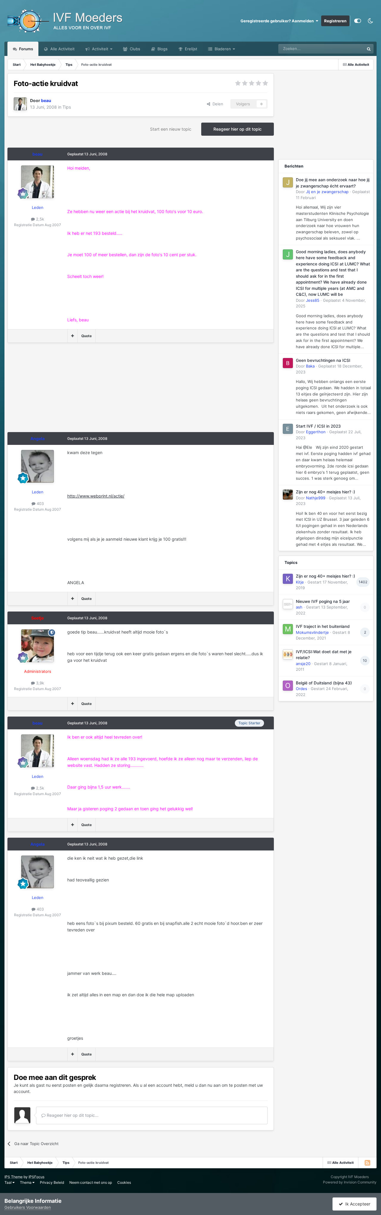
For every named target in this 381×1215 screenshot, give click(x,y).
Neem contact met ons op (90, 1182)
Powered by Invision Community (350, 1182)
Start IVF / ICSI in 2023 (318, 426)
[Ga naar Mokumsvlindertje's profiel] (288, 629)
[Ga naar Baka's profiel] (288, 363)
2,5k (39, 219)
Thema (26, 1182)
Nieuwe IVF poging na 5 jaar (323, 601)
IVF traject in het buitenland (323, 626)
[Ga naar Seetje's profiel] (37, 645)
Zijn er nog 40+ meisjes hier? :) (325, 492)
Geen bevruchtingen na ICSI (323, 360)
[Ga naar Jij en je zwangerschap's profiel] (288, 182)
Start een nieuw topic (170, 129)
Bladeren (222, 48)
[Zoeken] (369, 49)
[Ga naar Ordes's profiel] (288, 686)
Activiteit (99, 48)
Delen (216, 103)
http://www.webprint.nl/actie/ (95, 495)
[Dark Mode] (370, 20)
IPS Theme (13, 1177)
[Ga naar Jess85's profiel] (288, 254)
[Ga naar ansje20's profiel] (288, 654)
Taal (8, 1182)
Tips (67, 107)
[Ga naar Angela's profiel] (37, 466)
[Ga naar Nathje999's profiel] (288, 495)
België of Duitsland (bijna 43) (324, 683)
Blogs (162, 48)
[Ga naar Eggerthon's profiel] (288, 429)
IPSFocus (36, 1177)
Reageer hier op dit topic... (72, 1115)
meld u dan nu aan (203, 1085)
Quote (86, 336)
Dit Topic (348, 48)
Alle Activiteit (62, 48)
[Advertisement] (115, 390)
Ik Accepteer (356, 1203)
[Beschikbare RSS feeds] (367, 1162)
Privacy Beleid (52, 1182)
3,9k (39, 683)
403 (39, 503)
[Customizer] (357, 20)
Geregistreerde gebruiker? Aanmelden (278, 20)
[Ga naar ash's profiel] (288, 604)
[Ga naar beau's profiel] (20, 103)
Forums (25, 48)
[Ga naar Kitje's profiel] (288, 579)
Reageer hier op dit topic (237, 129)
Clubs (134, 48)
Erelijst (190, 48)
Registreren (335, 20)
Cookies (124, 1182)
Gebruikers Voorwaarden (27, 1207)
